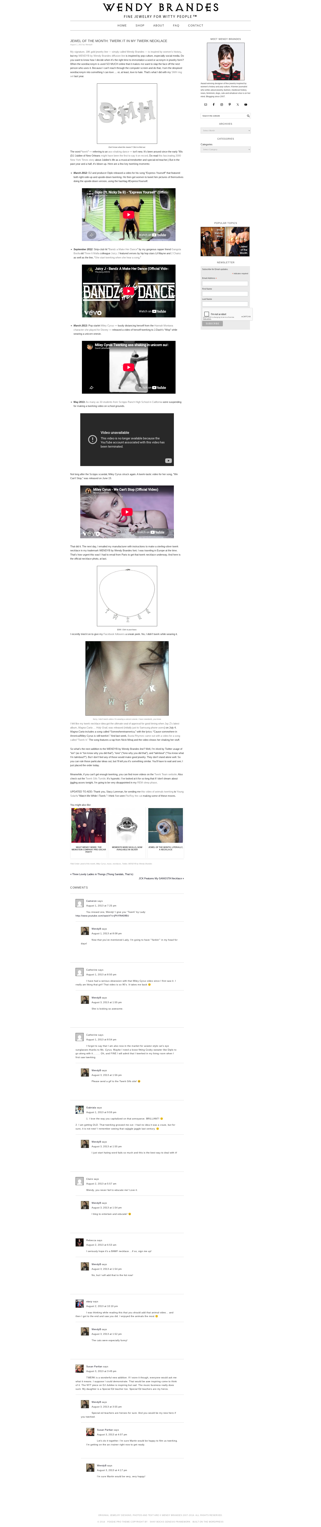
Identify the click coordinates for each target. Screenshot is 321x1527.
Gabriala (91, 1107)
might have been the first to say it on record (124, 155)
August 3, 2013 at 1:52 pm (107, 1334)
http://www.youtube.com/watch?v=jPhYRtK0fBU (102, 915)
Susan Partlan (94, 1366)
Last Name (207, 299)
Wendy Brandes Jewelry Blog (160, 8)
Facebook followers (114, 634)
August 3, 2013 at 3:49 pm (101, 1371)
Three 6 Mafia (92, 253)
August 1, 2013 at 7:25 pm (101, 905)
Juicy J (115, 253)
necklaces (117, 864)
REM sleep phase (147, 782)
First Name (207, 289)
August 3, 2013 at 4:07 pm (112, 1434)
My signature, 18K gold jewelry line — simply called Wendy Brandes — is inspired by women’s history (125, 51)
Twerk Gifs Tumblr (95, 778)
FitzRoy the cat (134, 795)
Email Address (209, 278)
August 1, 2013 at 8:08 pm (107, 933)
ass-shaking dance (118, 151)
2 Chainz (176, 253)
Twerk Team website (165, 774)
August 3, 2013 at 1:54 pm (107, 1207)
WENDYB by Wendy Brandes (94, 55)
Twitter (124, 864)
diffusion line (118, 55)
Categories (206, 144)
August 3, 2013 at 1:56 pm (107, 1075)
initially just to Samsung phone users (144, 727)
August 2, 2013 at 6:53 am (101, 1244)
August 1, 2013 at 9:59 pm (101, 1112)
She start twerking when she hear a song (117, 257)
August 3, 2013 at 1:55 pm (107, 1002)
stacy (89, 1301)
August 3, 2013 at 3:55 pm (107, 1406)
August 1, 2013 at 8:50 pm (101, 974)
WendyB (96, 928)
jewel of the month (88, 864)
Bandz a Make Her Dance (123, 249)
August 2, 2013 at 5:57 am (101, 1183)
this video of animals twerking (157, 791)
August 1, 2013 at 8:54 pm (101, 1039)
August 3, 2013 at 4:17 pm (112, 1470)
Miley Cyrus (107, 325)
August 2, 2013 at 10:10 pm (102, 1306)
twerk (85, 151)
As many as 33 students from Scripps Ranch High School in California (124, 402)
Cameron (91, 901)
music (109, 864)
